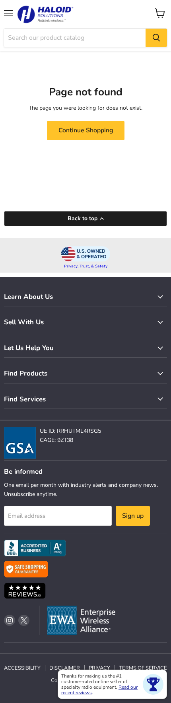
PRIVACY (99, 668)
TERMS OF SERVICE (143, 668)
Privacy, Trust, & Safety (85, 266)
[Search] (156, 38)
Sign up (133, 515)
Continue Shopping (85, 130)
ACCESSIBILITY (22, 668)
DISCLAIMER (64, 668)
